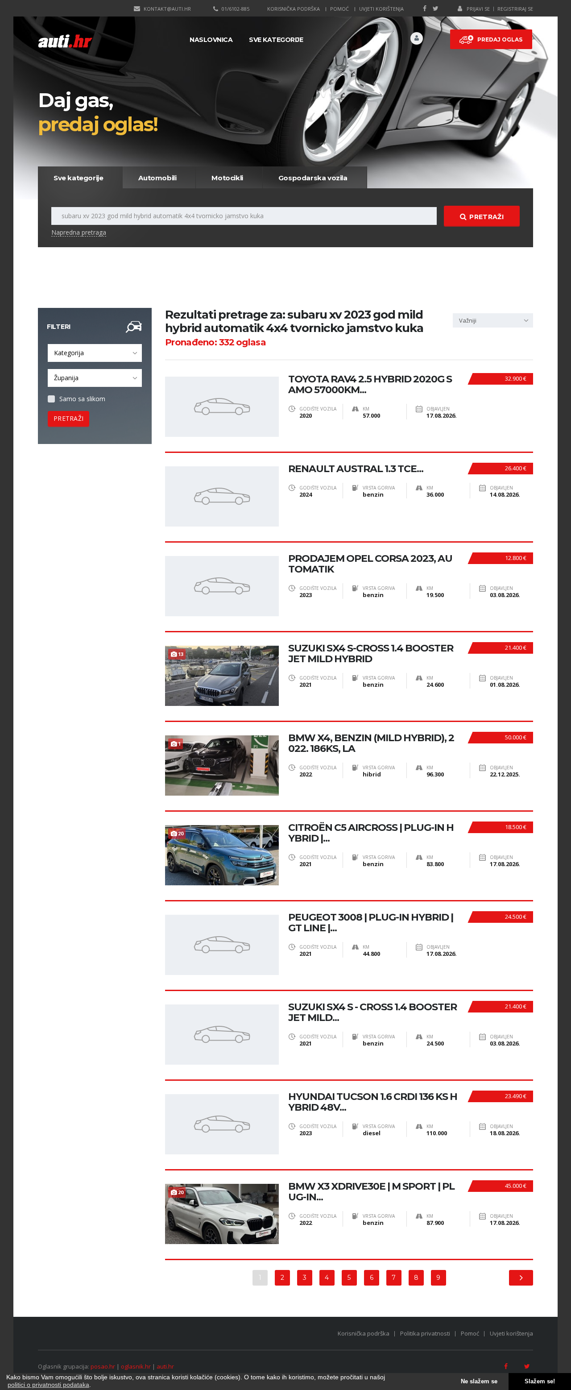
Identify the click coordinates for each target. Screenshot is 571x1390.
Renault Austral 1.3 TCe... (355, 469)
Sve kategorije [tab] (78, 178)
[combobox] (95, 353)
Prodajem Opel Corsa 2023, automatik (370, 564)
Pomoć (339, 8)
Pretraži (486, 217)
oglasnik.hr (136, 1366)
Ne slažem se (479, 1381)
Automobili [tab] (157, 178)
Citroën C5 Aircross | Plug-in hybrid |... (371, 833)
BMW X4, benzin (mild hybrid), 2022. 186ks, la (371, 743)
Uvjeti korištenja (381, 8)
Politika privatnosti (425, 1333)
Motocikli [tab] (227, 178)
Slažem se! (540, 1381)
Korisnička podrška (293, 8)
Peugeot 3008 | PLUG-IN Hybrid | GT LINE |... (370, 923)
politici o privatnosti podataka (48, 1384)
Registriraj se (515, 8)
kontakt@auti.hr (167, 8)
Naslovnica (211, 40)
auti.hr (165, 1366)
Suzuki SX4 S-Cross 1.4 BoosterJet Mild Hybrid (370, 653)
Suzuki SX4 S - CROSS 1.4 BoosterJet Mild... (372, 1012)
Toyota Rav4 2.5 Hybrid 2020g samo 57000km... (370, 384)
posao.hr (103, 1366)
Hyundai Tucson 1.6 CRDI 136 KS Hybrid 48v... (372, 1102)
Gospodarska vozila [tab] (313, 178)
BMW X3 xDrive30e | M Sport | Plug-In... (371, 1192)
